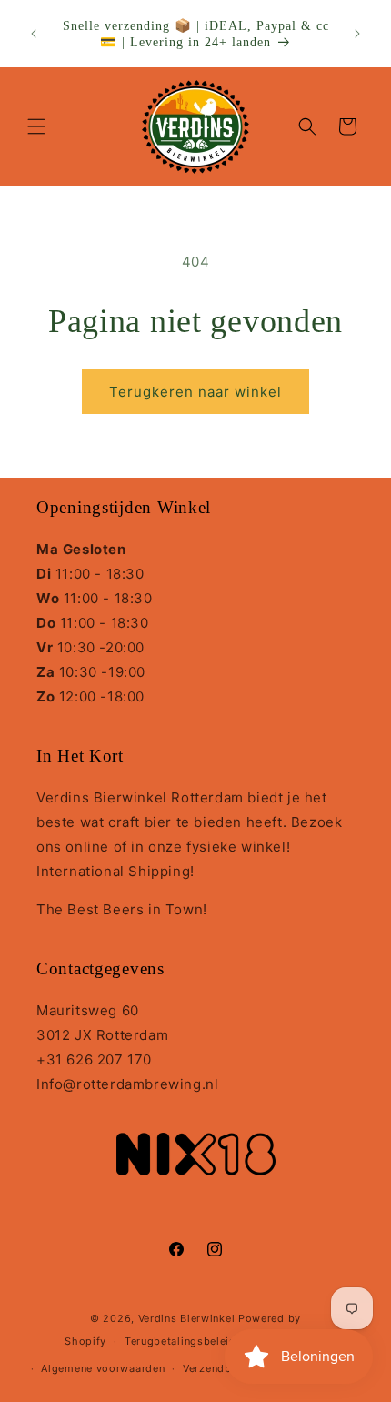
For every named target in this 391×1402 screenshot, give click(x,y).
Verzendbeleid (220, 1368)
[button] (36, 126)
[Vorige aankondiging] (34, 34)
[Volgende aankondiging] (357, 34)
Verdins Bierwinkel (187, 1318)
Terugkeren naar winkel (195, 391)
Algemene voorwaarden (103, 1368)
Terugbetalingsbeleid (180, 1341)
